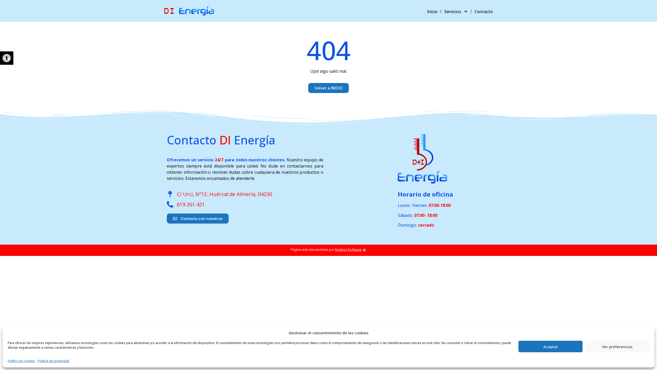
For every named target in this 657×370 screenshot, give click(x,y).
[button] (6, 58)
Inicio (432, 11)
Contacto (484, 11)
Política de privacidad (53, 361)
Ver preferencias (617, 346)
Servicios (452, 11)
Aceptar (550, 346)
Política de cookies (21, 361)
